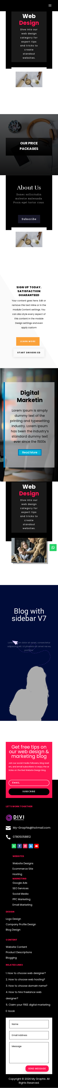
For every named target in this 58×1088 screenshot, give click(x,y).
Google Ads (20, 883)
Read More (29, 452)
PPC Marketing (21, 899)
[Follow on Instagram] (25, 846)
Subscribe (29, 219)
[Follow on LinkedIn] (31, 846)
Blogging (11, 957)
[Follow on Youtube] (36, 846)
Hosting (17, 874)
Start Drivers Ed (29, 352)
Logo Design (13, 919)
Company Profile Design (21, 924)
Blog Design (13, 929)
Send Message (37, 1068)
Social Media (20, 894)
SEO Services (21, 888)
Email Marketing (22, 904)
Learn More (28, 341)
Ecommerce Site (23, 868)
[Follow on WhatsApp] (53, 547)
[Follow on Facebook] (19, 846)
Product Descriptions (19, 952)
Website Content (16, 947)
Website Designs (23, 863)
